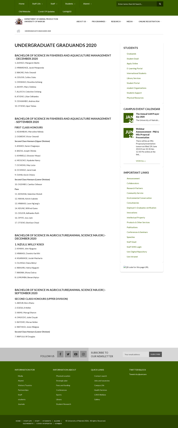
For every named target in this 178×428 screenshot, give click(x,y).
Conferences (61, 390)
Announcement (133, 178)
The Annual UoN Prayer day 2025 (147, 115)
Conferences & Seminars (137, 232)
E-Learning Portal (134, 68)
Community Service (135, 193)
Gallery (97, 399)
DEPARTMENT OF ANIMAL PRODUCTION (41, 19)
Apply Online (132, 63)
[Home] (18, 21)
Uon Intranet (132, 256)
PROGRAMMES (98, 21)
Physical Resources (135, 98)
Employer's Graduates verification (141, 208)
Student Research (63, 404)
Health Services (100, 390)
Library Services (134, 78)
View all (140, 161)
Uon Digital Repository (137, 251)
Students (69, 3)
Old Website (24, 11)
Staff (53, 3)
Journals (21, 404)
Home (21, 3)
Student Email (133, 58)
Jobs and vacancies (102, 381)
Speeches (131, 237)
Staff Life (36, 3)
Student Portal (133, 83)
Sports (59, 395)
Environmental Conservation (139, 198)
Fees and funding (63, 385)
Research (116, 21)
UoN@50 (67, 11)
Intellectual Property (136, 217)
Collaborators (133, 183)
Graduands (131, 54)
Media (130, 21)
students (22, 399)
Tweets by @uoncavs (138, 374)
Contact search (100, 376)
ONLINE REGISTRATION (149, 21)
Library (59, 399)
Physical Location (63, 376)
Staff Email (131, 242)
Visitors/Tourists (25, 385)
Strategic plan (61, 381)
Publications (132, 227)
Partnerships (23, 390)
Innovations (132, 212)
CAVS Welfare (100, 395)
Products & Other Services (138, 222)
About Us (81, 21)
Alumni (86, 3)
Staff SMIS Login (134, 247)
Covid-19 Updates (46, 11)
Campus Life (99, 385)
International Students (136, 73)
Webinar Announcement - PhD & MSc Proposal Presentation (147, 133)
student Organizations (136, 88)
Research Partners (135, 188)
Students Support (134, 93)
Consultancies (133, 203)
